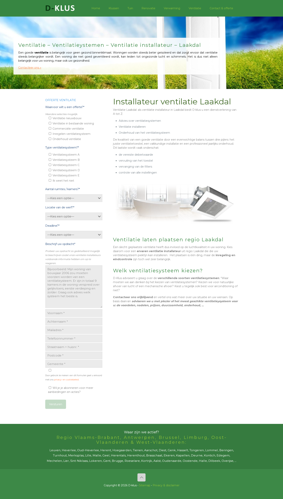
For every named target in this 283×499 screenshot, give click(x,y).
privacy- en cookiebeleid (66, 379)
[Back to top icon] (141, 477)
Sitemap (144, 485)
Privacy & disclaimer (166, 485)
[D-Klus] (60, 8)
